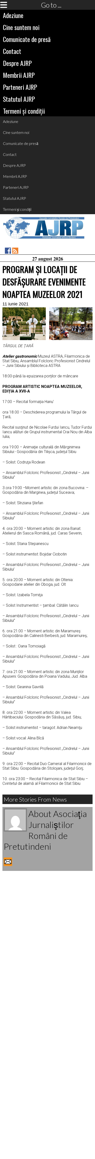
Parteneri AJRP (20, 87)
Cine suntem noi (21, 27)
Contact (12, 51)
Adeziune (13, 15)
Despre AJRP (17, 63)
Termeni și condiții (24, 111)
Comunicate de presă (27, 39)
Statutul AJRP (19, 99)
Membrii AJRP (19, 75)
